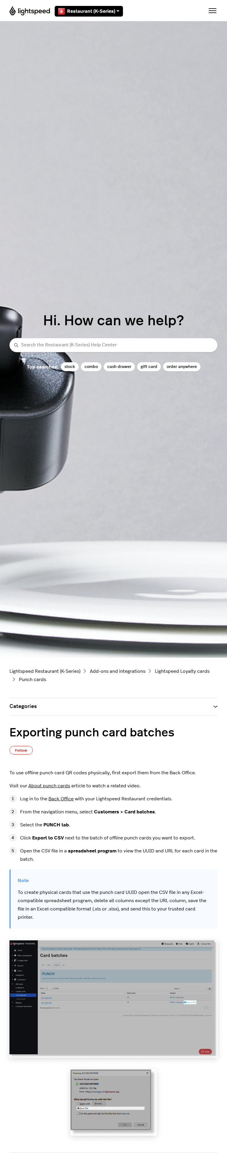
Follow (21, 750)
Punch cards (32, 679)
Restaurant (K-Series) (91, 11)
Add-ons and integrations (117, 671)
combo (91, 366)
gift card (149, 366)
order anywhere (182, 366)
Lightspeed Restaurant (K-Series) (44, 671)
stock (69, 366)
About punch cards (49, 785)
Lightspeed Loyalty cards (182, 671)
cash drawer (119, 366)
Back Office (61, 798)
